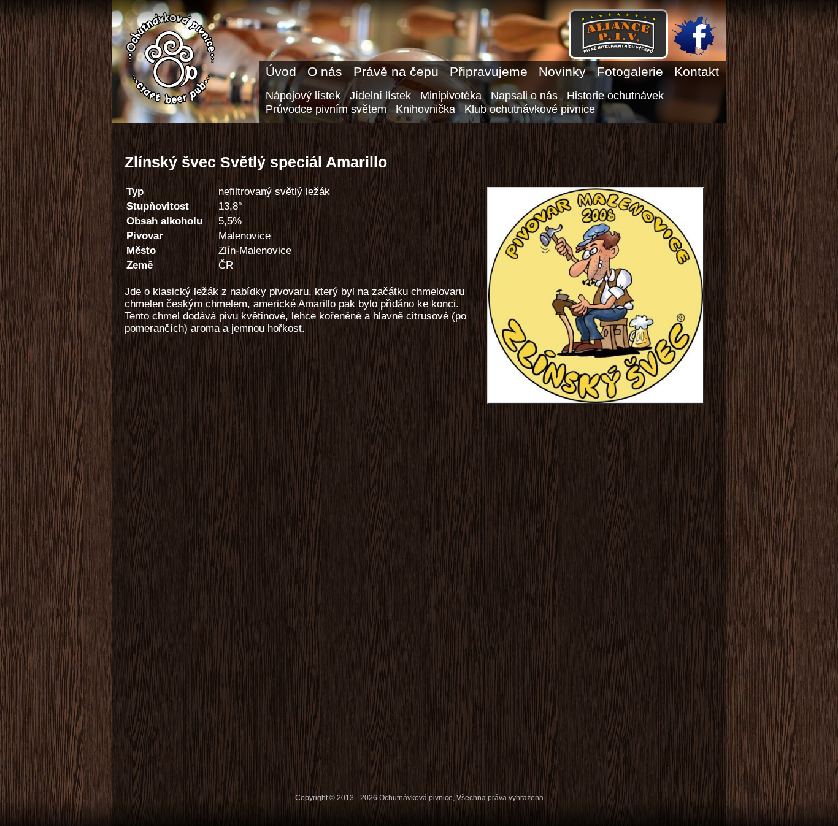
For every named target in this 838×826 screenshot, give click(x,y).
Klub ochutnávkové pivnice (529, 108)
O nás (324, 71)
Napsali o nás (524, 95)
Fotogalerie (630, 71)
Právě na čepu (396, 71)
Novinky (562, 71)
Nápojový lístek (303, 95)
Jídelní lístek (380, 95)
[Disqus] (416, 593)
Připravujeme (489, 71)
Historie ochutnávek (615, 95)
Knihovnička (425, 108)
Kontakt (696, 71)
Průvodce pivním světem (326, 108)
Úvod (281, 71)
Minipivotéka (451, 95)
